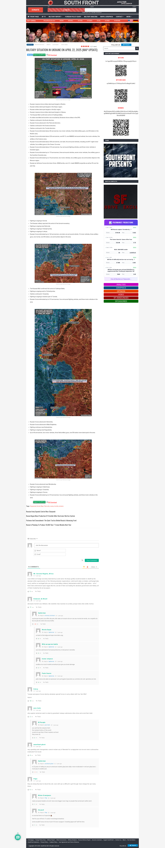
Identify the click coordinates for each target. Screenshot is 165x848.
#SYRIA (80, 20)
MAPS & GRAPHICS (106, 17)
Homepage (31, 840)
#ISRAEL (70, 20)
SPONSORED (121, 301)
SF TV (44, 17)
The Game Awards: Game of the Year (121, 239)
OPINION (121, 291)
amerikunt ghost (49, 763)
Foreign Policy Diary (40, 840)
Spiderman (51, 632)
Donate (35, 10)
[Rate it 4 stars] (87, 46)
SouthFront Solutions (33, 842)
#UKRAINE (117, 20)
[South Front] (82, 2)
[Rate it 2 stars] (83, 46)
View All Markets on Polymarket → (121, 279)
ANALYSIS (121, 284)
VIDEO (121, 294)
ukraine (61, 506)
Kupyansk (33, 506)
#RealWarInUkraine (49, 20)
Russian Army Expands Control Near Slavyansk (40, 511)
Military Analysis (90, 17)
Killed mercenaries (61, 840)
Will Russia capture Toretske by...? (121, 229)
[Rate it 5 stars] (88, 46)
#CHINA (107, 20)
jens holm (47, 725)
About (124, 840)
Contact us (118, 840)
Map (42, 506)
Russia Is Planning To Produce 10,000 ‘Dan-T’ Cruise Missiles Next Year (48, 525)
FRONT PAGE (34, 17)
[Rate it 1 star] (81, 46)
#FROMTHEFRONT (39, 44)
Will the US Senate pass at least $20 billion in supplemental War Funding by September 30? (121, 270)
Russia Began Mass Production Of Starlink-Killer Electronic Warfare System (50, 516)
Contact (119, 17)
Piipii (46, 798)
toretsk (56, 506)
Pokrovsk (46, 506)
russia (52, 506)
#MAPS (49, 44)
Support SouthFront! (108, 840)
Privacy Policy (44, 842)
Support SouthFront (39, 54)
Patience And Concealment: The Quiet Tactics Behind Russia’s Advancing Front (51, 520)
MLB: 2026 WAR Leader (121, 249)
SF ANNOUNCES (121, 298)
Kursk (38, 506)
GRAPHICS (30, 44)
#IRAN (61, 20)
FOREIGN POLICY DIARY (73, 17)
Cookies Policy (53, 842)
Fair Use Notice (131, 840)
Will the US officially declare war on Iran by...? (121, 259)
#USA (98, 20)
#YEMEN (89, 20)
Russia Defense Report (84, 840)
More (129, 17)
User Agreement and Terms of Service (69, 842)
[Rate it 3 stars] (85, 46)
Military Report (55, 17)
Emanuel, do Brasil (50, 615)
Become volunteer (97, 840)
